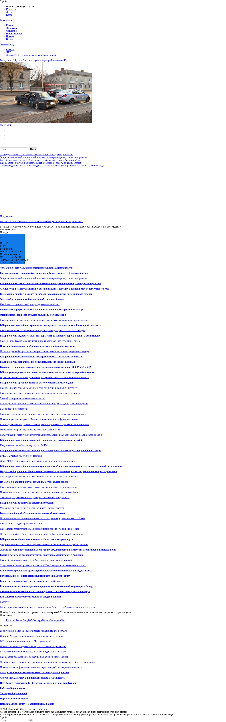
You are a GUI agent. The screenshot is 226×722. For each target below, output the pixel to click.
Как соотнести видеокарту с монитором (21, 523)
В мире (10, 39)
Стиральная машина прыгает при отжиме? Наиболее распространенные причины (43, 565)
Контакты (11, 9)
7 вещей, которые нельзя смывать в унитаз (22, 398)
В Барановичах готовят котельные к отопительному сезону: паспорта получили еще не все (50, 283)
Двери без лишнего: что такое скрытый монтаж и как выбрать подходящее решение (44, 544)
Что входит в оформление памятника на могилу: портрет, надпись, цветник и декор (44, 403)
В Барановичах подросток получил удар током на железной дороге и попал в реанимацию (50, 335)
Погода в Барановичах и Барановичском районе (27, 704)
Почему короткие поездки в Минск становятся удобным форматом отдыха (39, 419)
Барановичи (6, 20)
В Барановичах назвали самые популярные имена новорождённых (37, 361)
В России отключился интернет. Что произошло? (26, 641)
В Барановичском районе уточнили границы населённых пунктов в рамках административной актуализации (61, 466)
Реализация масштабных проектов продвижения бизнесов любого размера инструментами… (49, 607)
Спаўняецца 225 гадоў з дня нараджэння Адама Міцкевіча (32, 677)
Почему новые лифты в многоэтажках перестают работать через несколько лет (41, 667)
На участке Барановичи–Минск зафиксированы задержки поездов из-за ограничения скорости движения (58, 471)
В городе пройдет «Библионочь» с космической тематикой (32, 513)
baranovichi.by (7, 44)
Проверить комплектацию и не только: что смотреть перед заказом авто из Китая (42, 518)
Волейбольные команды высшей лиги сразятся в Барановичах (35, 575)
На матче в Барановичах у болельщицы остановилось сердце (34, 482)
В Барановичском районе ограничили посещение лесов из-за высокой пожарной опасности (50, 325)
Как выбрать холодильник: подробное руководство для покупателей (36, 560)
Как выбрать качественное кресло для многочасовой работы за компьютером (40, 163)
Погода (10, 36)
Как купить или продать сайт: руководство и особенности (32, 581)
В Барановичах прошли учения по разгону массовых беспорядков (36, 382)
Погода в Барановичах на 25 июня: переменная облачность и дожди (37, 346)
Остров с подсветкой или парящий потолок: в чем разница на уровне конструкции (43, 157)
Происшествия (14, 33)
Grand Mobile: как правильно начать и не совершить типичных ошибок (37, 461)
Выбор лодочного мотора (13, 408)
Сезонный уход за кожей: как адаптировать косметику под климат (34, 497)
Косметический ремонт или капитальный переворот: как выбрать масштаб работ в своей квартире (52, 435)
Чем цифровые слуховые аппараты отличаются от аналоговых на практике (39, 476)
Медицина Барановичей (13, 693)
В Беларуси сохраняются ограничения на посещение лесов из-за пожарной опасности (47, 372)
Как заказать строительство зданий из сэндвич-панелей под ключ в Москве (39, 528)
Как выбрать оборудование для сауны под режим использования (34, 657)
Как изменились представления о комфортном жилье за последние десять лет (40, 393)
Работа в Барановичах (12, 688)
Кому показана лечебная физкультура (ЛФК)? (24, 445)
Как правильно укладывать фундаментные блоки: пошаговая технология (38, 487)
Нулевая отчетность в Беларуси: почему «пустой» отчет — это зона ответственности (44, 377)
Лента (9, 12)
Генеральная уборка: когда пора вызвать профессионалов (30, 429)
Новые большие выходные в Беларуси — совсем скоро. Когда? (33, 646)
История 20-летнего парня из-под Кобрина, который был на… (32, 636)
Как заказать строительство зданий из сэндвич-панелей (30, 596)
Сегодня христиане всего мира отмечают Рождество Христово (34, 672)
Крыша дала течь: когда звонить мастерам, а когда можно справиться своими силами (44, 424)
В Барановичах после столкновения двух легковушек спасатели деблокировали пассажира (50, 450)
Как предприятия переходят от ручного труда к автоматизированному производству (44, 320)
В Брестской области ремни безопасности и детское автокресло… (34, 651)
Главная (10, 25)
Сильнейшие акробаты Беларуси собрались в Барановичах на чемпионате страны (46, 294)
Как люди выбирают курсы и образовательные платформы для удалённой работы (43, 414)
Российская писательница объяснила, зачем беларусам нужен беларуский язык (41, 160)
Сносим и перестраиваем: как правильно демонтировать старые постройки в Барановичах (47, 662)
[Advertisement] (92, 190)
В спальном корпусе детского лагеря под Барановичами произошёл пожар (41, 309)
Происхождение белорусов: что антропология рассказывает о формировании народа (44, 351)
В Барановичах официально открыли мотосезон (27, 502)
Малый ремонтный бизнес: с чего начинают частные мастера (32, 508)
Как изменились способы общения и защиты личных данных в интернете (39, 388)
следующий (6, 125)
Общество (11, 30)
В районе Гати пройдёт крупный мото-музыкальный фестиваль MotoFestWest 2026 (46, 367)
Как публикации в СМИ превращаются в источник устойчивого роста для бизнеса (46, 570)
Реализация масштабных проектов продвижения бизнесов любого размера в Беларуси (48, 586)
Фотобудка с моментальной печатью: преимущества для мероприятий (36, 154)
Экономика (12, 28)
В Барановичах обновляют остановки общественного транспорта (36, 539)
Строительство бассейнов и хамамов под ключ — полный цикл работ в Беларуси (45, 591)
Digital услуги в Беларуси (14, 698)
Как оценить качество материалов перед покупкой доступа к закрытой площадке (42, 330)
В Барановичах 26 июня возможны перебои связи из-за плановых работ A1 (41, 356)
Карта (9, 15)
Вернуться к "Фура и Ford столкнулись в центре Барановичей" (33, 60)
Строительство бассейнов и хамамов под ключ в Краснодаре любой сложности (41, 534)
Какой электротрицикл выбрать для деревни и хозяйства (29, 304)
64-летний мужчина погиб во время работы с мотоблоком (32, 299)
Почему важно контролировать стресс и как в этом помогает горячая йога (39, 492)
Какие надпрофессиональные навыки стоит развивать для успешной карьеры (40, 341)
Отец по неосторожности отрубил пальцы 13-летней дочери (33, 314)
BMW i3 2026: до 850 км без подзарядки (21, 455)
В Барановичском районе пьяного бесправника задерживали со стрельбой (41, 440)
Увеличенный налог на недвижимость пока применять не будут (33, 630)
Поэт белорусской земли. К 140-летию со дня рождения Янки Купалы (38, 683)
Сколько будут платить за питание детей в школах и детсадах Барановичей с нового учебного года (52, 165)
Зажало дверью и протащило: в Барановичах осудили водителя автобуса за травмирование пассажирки (58, 549)
